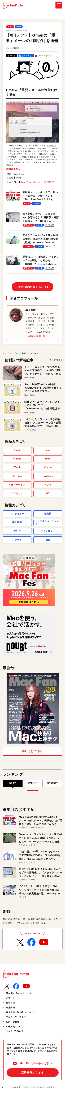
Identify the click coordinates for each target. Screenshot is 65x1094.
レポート (17, 539)
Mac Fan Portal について (19, 993)
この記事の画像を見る (32, 286)
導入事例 (17, 522)
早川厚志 (16, 48)
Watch (17, 467)
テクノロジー (48, 531)
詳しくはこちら (32, 751)
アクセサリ (17, 493)
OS (48, 493)
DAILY (12, 783)
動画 (48, 539)
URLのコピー (43, 56)
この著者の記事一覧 (35, 336)
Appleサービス (17, 484)
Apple (17, 450)
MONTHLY (52, 783)
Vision (48, 467)
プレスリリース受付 (16, 1017)
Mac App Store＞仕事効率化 (37, 182)
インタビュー (17, 513)
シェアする (26, 56)
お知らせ (10, 998)
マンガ (17, 531)
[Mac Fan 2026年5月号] (33, 708)
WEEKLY (32, 783)
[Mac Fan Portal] (13, 5)
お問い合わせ (12, 1022)
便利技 (18, 26)
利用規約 (10, 1007)
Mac (48, 450)
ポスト (13, 56)
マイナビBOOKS (14, 1031)
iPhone (17, 458)
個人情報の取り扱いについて (20, 1012)
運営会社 (10, 1003)
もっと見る (55, 360)
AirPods (17, 476)
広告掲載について (15, 1026)
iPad (48, 458)
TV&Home (48, 476)
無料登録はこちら (32, 1072)
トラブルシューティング (47, 522)
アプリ (10, 26)
